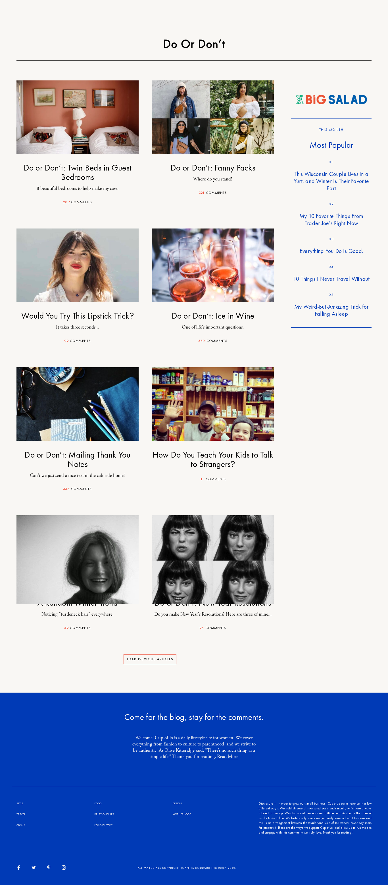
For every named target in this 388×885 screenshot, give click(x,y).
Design (177, 803)
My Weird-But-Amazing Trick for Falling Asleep (331, 310)
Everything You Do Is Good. (331, 251)
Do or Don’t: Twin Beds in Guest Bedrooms (78, 172)
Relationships (104, 814)
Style (19, 803)
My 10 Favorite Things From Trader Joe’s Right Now (331, 219)
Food (97, 803)
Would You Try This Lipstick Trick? (77, 315)
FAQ (96, 825)
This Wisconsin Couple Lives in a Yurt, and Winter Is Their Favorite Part (331, 181)
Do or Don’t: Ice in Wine (213, 315)
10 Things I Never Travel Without (331, 278)
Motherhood (181, 814)
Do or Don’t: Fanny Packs (212, 167)
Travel (20, 814)
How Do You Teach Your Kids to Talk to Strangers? (213, 459)
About (20, 825)
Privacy (107, 825)
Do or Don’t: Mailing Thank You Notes (77, 459)
